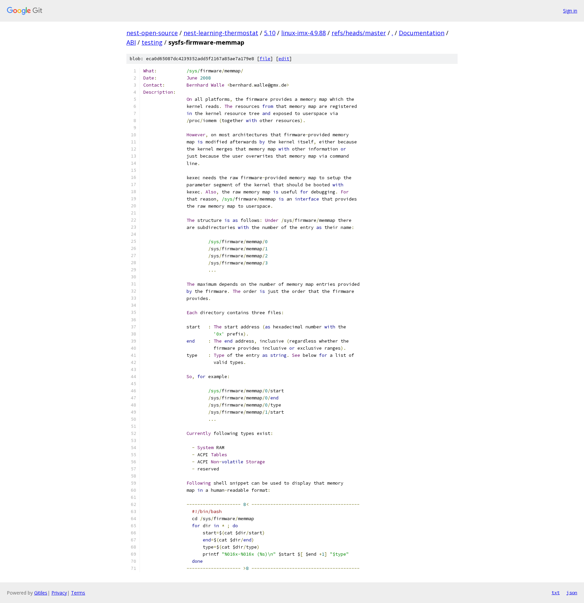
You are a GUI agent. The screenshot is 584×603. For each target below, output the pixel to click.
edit (283, 59)
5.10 (269, 33)
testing (152, 42)
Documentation (421, 33)
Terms (78, 592)
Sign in (570, 10)
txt (556, 592)
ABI (131, 42)
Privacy (59, 592)
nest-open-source (152, 33)
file (265, 59)
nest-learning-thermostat (221, 33)
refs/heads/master (359, 33)
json (571, 592)
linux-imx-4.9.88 (303, 33)
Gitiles (40, 592)
